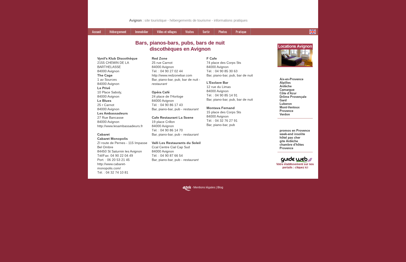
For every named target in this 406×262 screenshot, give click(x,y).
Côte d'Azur (288, 93)
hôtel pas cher (290, 137)
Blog (220, 187)
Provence (286, 111)
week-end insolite (292, 134)
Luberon (286, 104)
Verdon (285, 114)
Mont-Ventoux (290, 107)
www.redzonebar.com (176, 75)
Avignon (136, 20)
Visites (189, 31)
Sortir (206, 31)
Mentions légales (204, 187)
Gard (283, 100)
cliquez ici (301, 167)
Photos (223, 31)
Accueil (96, 31)
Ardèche (286, 86)
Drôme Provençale (293, 97)
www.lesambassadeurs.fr (124, 126)
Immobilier (141, 31)
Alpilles (285, 82)
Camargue (287, 89)
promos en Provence (295, 130)
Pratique (241, 31)
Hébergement (117, 31)
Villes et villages (167, 31)
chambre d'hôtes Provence (292, 146)
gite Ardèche (289, 141)
